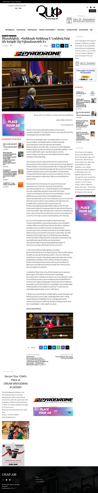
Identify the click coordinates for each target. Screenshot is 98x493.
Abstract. (13, 488)
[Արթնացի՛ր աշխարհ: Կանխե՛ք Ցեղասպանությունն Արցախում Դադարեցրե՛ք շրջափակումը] (93, 100)
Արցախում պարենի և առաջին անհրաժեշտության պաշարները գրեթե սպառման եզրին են (10, 173)
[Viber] (63, 347)
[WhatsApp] (58, 347)
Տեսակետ (5, 35)
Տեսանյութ (12, 35)
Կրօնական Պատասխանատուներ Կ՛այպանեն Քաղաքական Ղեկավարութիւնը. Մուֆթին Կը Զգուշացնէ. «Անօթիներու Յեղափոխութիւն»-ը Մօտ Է (37, 361)
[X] (62, 46)
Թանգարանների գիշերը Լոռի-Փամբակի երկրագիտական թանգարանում (82, 124)
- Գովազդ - (79, 36)
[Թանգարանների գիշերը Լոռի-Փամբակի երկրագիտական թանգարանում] (92, 122)
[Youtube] (94, 7)
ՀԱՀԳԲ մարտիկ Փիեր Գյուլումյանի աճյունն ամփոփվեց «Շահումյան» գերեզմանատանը (82, 136)
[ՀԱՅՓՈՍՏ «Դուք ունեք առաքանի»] (20, 184)
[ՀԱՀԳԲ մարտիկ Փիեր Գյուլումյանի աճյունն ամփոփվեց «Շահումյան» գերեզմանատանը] (92, 133)
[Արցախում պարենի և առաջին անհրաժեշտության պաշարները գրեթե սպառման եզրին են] (20, 171)
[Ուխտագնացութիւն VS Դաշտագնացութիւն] (21, 145)
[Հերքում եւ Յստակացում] (92, 93)
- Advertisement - (8, 371)
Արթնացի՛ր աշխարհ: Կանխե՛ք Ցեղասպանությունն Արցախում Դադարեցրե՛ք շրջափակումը (83, 103)
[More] (71, 46)
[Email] (67, 347)
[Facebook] (87, 7)
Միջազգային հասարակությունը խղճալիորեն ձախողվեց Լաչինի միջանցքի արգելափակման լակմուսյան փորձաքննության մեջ (9, 158)
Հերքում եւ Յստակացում (81, 92)
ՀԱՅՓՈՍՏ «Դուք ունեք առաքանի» (9, 183)
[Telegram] (90, 7)
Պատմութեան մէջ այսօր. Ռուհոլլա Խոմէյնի (64, 357)
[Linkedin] (67, 46)
